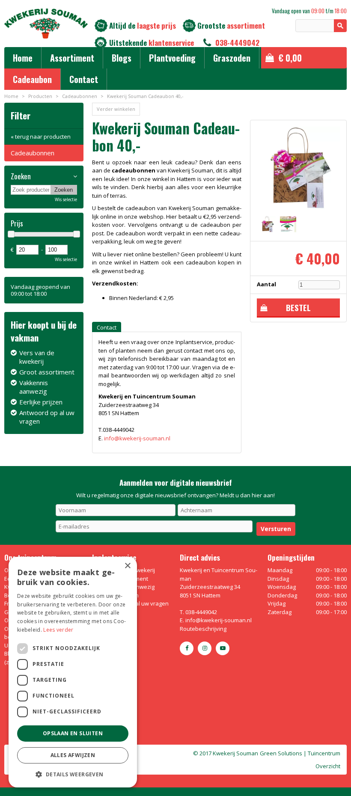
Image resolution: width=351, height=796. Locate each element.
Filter (20, 115)
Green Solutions (281, 753)
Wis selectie (66, 199)
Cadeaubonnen (32, 153)
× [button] (127, 566)
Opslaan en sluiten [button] (73, 733)
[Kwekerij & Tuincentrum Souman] (46, 24)
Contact (106, 327)
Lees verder (58, 629)
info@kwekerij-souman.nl (137, 438)
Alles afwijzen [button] (73, 755)
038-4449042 (237, 42)
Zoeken (21, 176)
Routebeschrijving (203, 629)
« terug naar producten (41, 136)
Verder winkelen (116, 109)
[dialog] (73, 672)
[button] (72, 774)
